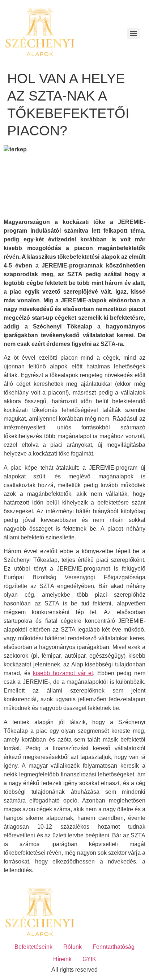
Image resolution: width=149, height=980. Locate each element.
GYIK (89, 959)
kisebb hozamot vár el (63, 673)
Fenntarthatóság (114, 947)
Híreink (62, 959)
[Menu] (133, 33)
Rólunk (72, 947)
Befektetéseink (33, 947)
